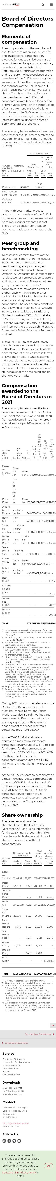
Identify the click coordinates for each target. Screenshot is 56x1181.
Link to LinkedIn (4, 1141)
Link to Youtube (19, 1141)
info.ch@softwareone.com (15, 1123)
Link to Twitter (14, 1141)
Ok (48, 1166)
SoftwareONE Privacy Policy (19, 1172)
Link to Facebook (9, 1141)
